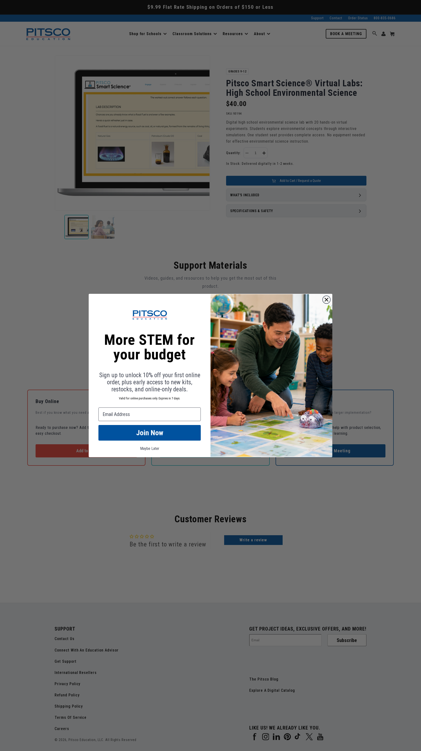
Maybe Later (149, 448)
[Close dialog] (326, 300)
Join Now (149, 432)
